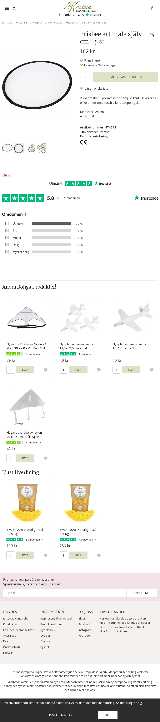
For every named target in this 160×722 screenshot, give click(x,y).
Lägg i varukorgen (125, 77)
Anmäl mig (142, 593)
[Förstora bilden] (37, 85)
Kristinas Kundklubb (16, 618)
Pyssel (44, 647)
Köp (25, 369)
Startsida (7, 22)
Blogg (82, 618)
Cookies (45, 635)
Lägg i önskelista (96, 88)
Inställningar (60, 715)
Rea (5, 641)
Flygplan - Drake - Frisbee (47, 22)
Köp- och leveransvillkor (18, 630)
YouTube (84, 635)
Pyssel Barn (22, 22)
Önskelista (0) (11, 647)
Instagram (85, 630)
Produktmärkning (51, 624)
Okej (108, 715)
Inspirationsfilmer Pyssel (56, 618)
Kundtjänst (10, 624)
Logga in (8, 652)
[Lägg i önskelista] (46, 369)
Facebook (85, 624)
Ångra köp (9, 635)
